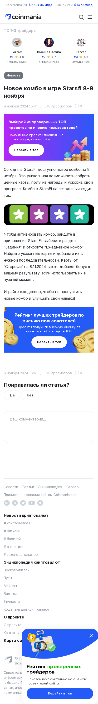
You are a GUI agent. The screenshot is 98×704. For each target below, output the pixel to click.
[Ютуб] (31, 503)
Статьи (28, 487)
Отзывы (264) (49, 62)
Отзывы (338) (17, 62)
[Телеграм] (15, 503)
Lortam (17, 52)
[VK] (7, 503)
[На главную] (23, 17)
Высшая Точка (49, 52)
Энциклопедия (50, 487)
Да (12, 395)
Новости (11, 487)
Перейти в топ (26, 150)
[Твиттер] (23, 503)
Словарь (73, 487)
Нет (30, 395)
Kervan (81, 52)
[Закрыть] (91, 635)
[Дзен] (40, 503)
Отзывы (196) (81, 62)
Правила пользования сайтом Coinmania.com (40, 495)
